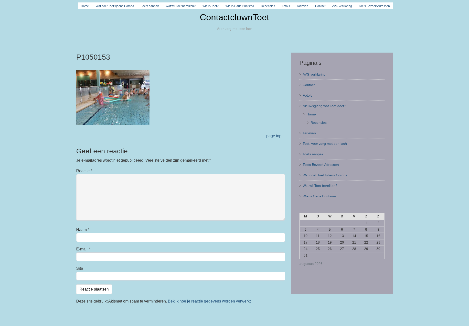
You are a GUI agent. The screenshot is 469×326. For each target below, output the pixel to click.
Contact (320, 6)
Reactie (84, 171)
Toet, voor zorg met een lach (325, 144)
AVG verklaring (342, 6)
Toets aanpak (150, 6)
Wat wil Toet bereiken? (181, 6)
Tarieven (302, 6)
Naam (82, 230)
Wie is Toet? (211, 6)
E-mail (83, 249)
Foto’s (286, 6)
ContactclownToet (234, 17)
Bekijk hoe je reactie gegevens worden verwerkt (209, 301)
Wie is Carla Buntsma (239, 6)
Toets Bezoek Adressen (374, 6)
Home (85, 6)
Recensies (268, 6)
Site (79, 268)
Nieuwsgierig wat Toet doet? (324, 106)
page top (273, 136)
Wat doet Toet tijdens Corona (115, 6)
